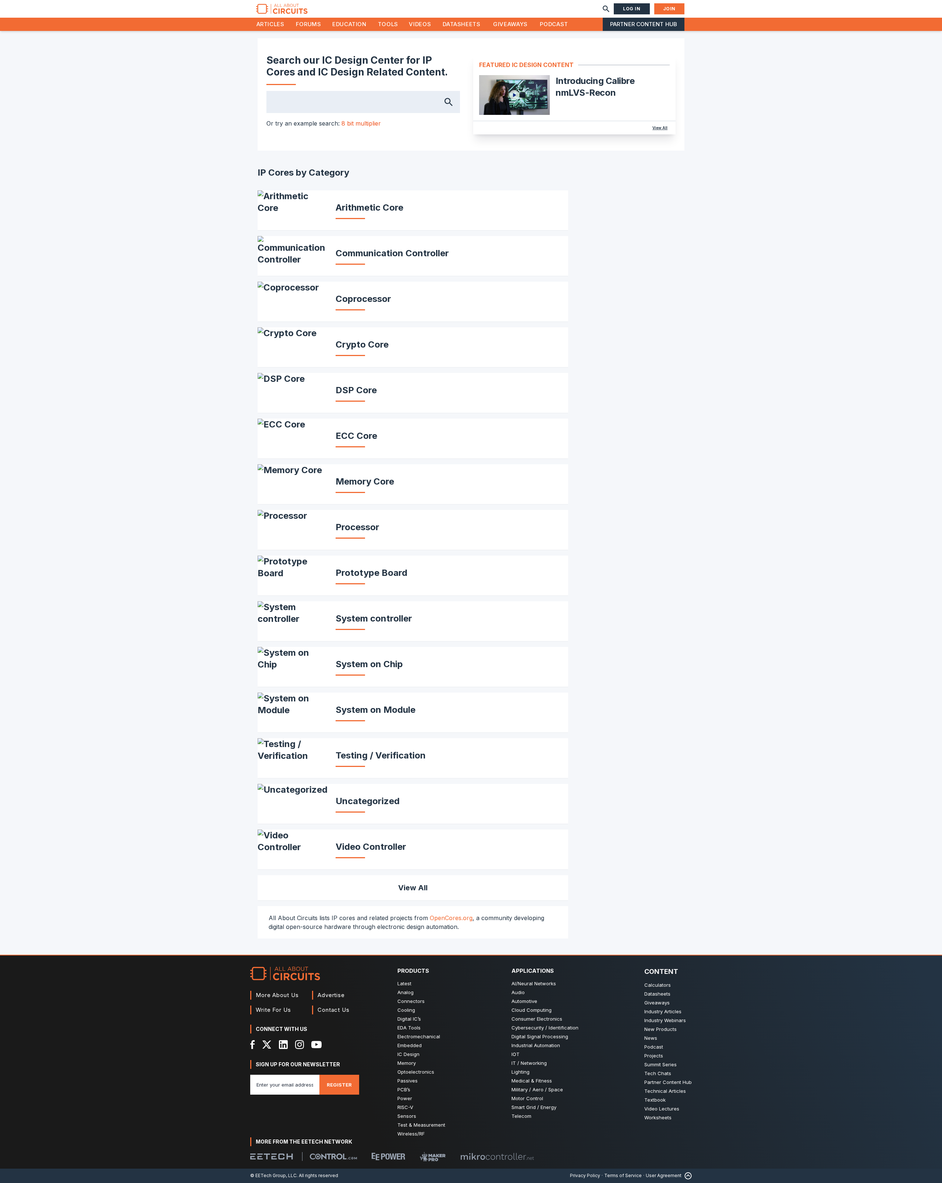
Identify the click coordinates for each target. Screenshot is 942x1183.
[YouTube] (316, 1044)
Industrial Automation (535, 1045)
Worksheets (658, 1117)
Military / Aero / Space (537, 1089)
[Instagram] (299, 1044)
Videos (420, 24)
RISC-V (405, 1107)
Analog (405, 992)
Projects (653, 1056)
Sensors (406, 1116)
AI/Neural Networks (533, 983)
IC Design (408, 1054)
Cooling (406, 1010)
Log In (632, 8)
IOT (515, 1054)
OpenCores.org (451, 918)
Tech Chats (657, 1073)
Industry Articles (662, 1011)
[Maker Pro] (433, 1156)
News (650, 1038)
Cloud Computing (531, 1010)
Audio (518, 992)
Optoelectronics (415, 1072)
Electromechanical (418, 1036)
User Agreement (663, 1175)
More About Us (277, 995)
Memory (406, 1063)
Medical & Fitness (531, 1081)
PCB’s (403, 1089)
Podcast (554, 24)
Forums (308, 24)
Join (669, 8)
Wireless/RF (411, 1134)
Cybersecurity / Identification (544, 1028)
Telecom (521, 1116)
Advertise (331, 995)
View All (659, 128)
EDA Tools (409, 1028)
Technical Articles (665, 1091)
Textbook (655, 1100)
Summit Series (660, 1064)
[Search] (606, 9)
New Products (660, 1029)
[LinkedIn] (283, 1044)
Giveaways (510, 24)
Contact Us (334, 1009)
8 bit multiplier (361, 123)
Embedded (409, 1045)
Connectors (411, 1001)
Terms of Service (623, 1175)
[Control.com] (333, 1156)
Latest (404, 983)
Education (349, 24)
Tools (388, 24)
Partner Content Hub (643, 24)
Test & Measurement (421, 1125)
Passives (407, 1081)
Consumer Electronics (536, 1019)
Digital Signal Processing (539, 1036)
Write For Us (273, 1009)
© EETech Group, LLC (273, 1175)
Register (339, 1085)
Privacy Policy (585, 1175)
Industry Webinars (665, 1020)
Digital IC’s (409, 1019)
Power (404, 1098)
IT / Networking (529, 1063)
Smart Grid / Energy (533, 1107)
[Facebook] (252, 1044)
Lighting (520, 1072)
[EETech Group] (271, 1156)
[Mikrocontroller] (497, 1156)
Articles (270, 24)
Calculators (657, 985)
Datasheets (461, 24)
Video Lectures (661, 1109)
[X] (267, 1045)
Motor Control (527, 1098)
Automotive (524, 1001)
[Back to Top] (686, 1175)
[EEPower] (388, 1156)
